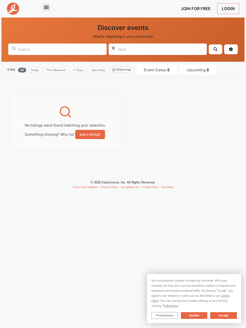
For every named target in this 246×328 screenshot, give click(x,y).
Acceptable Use (130, 187)
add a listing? (90, 134)
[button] (46, 7)
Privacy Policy (109, 187)
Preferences (164, 315)
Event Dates (155, 69)
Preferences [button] (170, 306)
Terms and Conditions (85, 187)
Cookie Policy (150, 187)
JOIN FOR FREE (195, 8)
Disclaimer (167, 187)
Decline (194, 315)
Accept (224, 315)
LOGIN (228, 8)
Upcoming (197, 69)
